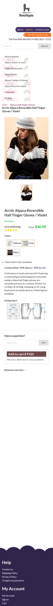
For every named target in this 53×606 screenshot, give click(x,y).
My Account (8, 595)
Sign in (20, 29)
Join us (29, 29)
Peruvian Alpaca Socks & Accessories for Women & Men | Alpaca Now (26, 7)
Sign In (5, 599)
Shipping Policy (10, 573)
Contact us (7, 569)
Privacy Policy (9, 576)
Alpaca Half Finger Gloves (22, 104)
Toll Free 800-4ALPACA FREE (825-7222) (30, 39)
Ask (43, 342)
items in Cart (42, 29)
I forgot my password (13, 580)
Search (44, 46)
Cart (4, 603)
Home (5, 105)
